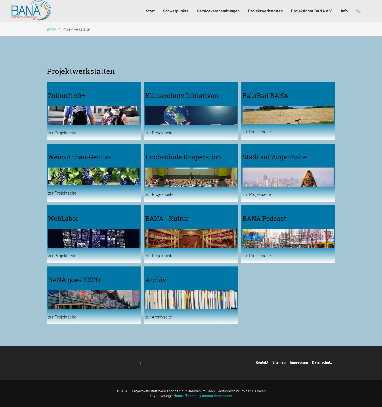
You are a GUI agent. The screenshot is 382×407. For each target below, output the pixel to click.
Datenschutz (322, 362)
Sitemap (279, 362)
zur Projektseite (62, 133)
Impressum (299, 362)
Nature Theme (185, 395)
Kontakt (262, 362)
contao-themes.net (217, 395)
